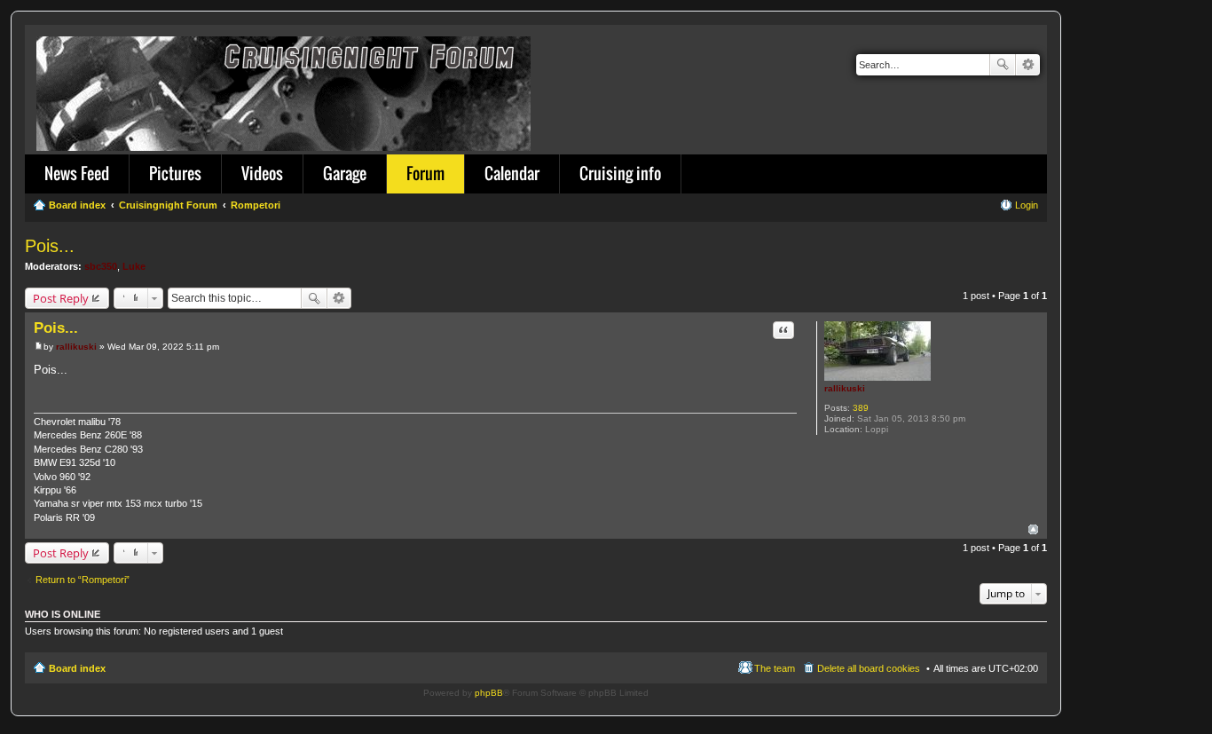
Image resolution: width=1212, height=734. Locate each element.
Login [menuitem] (1026, 205)
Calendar (511, 173)
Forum (425, 173)
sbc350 (100, 266)
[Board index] (285, 90)
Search (1002, 64)
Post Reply (61, 298)
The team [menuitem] (774, 668)
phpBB (489, 693)
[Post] (38, 346)
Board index (77, 668)
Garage (344, 173)
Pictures (175, 173)
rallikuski (844, 388)
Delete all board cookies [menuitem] (868, 668)
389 (861, 408)
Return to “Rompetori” (82, 579)
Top (1033, 529)
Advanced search (1028, 64)
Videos (262, 173)
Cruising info (620, 173)
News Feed (76, 173)
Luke (134, 266)
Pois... (50, 246)
